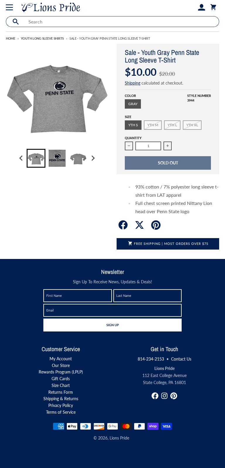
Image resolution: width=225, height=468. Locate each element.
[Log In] (201, 7)
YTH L (172, 125)
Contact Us (181, 358)
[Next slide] (93, 158)
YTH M (152, 125)
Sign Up (112, 325)
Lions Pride (119, 437)
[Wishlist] (192, 7)
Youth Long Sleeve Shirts (42, 38)
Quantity (133, 138)
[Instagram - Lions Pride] (164, 395)
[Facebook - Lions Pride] (154, 395)
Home (10, 38)
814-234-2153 (151, 358)
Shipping (132, 82)
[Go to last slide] (21, 158)
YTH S (133, 125)
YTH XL (192, 125)
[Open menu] (10, 7)
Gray (132, 104)
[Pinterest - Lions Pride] (173, 395)
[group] (36, 158)
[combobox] (122, 21)
